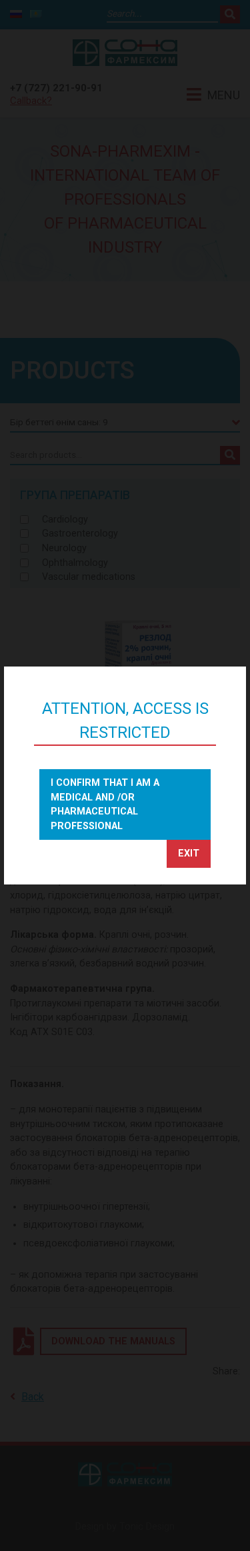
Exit (188, 853)
